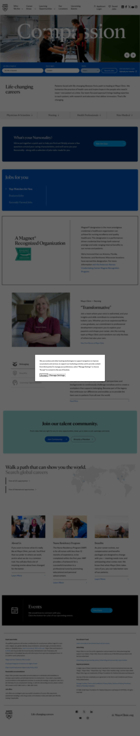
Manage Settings (57, 375)
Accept (43, 375)
